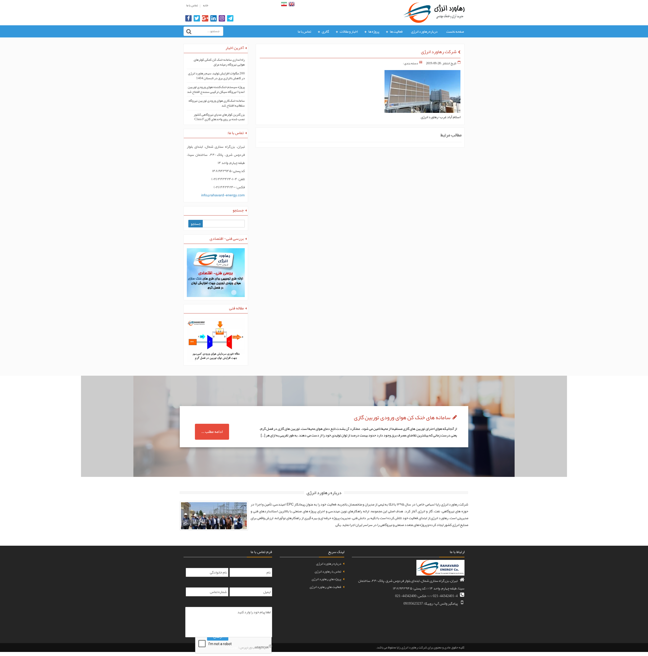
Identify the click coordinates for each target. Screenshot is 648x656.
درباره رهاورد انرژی (424, 31)
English (292, 4)
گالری (325, 31)
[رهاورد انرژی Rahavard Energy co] (433, 11)
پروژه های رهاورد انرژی (326, 579)
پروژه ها (373, 31)
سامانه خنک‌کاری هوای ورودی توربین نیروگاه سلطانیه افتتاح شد (217, 103)
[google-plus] (205, 18)
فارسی (284, 4)
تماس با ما (192, 5)
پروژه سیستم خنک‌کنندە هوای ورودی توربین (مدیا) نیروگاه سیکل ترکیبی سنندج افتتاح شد (216, 89)
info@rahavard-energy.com (223, 195)
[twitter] (197, 18)
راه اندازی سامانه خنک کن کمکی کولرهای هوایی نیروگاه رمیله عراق (219, 62)
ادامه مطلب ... (212, 432)
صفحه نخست (455, 31)
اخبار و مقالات (349, 31)
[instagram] (222, 18)
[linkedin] (213, 18)
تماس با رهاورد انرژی (328, 571)
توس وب (232, 647)
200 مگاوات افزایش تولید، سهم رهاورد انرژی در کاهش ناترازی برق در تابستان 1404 (216, 75)
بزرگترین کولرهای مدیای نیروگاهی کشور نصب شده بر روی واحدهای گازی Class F (219, 117)
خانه (205, 5)
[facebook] (188, 18)
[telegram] (230, 18)
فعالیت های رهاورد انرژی (325, 587)
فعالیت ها (396, 31)
